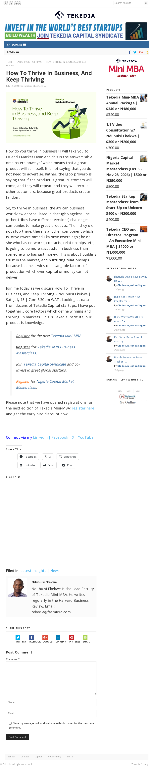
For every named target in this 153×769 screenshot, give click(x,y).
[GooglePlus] (140, 52)
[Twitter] (134, 52)
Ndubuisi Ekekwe (32, 85)
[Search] (146, 3)
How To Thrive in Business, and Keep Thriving (49, 76)
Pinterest (75, 641)
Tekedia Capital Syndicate (44, 364)
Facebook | (61, 437)
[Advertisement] (51, 528)
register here (83, 408)
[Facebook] (129, 52)
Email (86, 641)
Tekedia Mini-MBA (66, 335)
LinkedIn (61, 641)
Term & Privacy (139, 764)
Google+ (47, 641)
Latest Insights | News (29, 62)
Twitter (21, 641)
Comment (13, 659)
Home (9, 62)
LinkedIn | (42, 437)
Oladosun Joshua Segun (131, 285)
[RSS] (146, 52)
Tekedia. (7, 764)
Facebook (35, 641)
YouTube (85, 437)
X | (74, 437)
